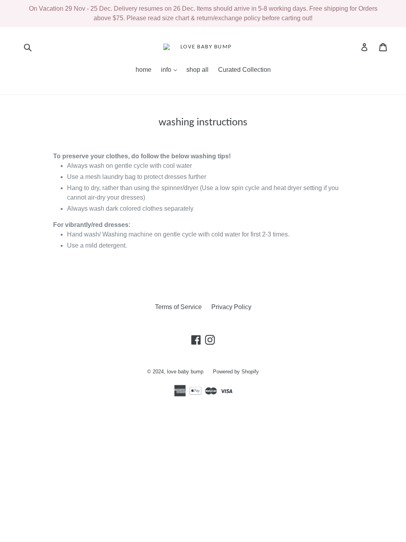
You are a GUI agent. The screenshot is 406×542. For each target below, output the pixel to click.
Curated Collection (244, 69)
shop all (197, 69)
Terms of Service (178, 307)
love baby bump (185, 372)
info (171, 69)
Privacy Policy (231, 307)
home (143, 69)
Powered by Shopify (236, 372)
